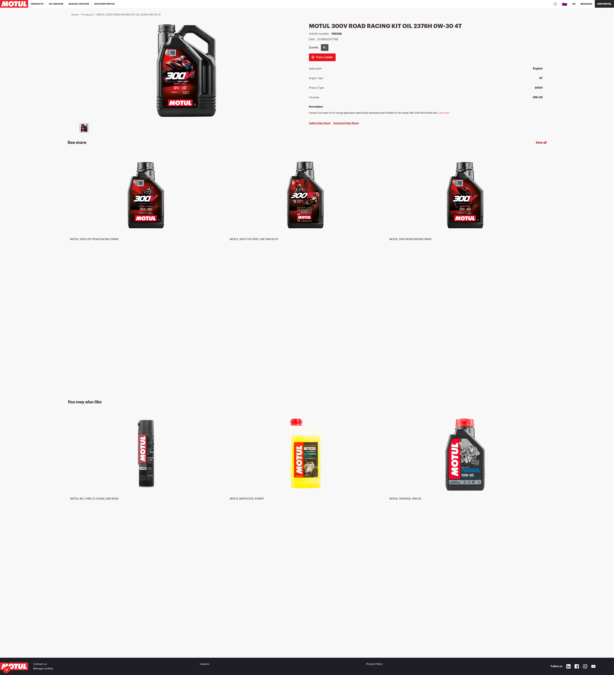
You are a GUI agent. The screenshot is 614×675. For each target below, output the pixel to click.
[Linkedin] (568, 666)
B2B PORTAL (604, 4)
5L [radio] (324, 47)
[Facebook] (577, 666)
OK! (53, 659)
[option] (147, 272)
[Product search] (555, 3)
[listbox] (306, 272)
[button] (7, 669)
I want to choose (20, 659)
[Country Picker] (565, 4)
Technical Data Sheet (346, 123)
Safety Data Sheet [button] (320, 123)
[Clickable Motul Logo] (14, 4)
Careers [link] (204, 664)
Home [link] (75, 14)
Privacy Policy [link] (374, 664)
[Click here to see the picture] (84, 128)
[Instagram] (585, 666)
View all (541, 142)
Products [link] (87, 14)
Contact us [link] (40, 664)
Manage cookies (43, 668)
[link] (322, 57)
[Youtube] (593, 666)
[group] (324, 47)
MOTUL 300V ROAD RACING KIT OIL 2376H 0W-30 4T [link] (129, 14)
